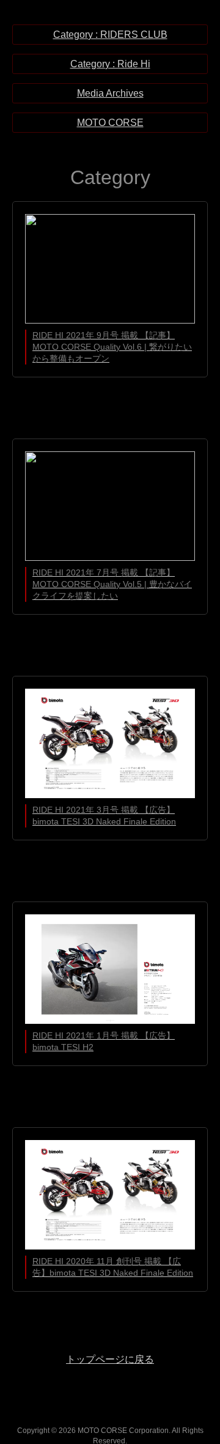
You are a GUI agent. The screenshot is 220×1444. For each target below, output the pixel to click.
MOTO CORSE (110, 122)
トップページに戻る (110, 1359)
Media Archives (110, 93)
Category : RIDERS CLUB (110, 34)
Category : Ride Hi (110, 64)
